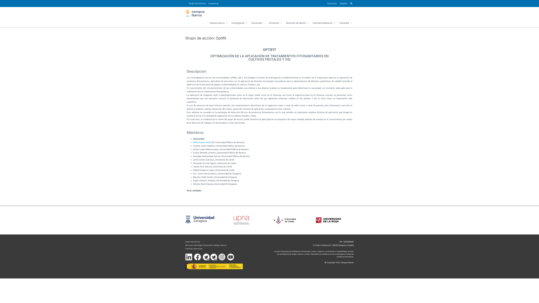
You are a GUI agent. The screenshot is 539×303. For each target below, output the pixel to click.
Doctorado (257, 23)
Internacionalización (323, 23)
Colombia (344, 23)
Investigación (238, 23)
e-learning (213, 3)
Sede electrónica (192, 242)
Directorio (332, 3)
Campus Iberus (217, 23)
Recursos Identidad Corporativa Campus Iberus (205, 245)
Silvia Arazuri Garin (202, 142)
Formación (274, 23)
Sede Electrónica (197, 3)
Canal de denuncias (193, 248)
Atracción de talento (296, 23)
